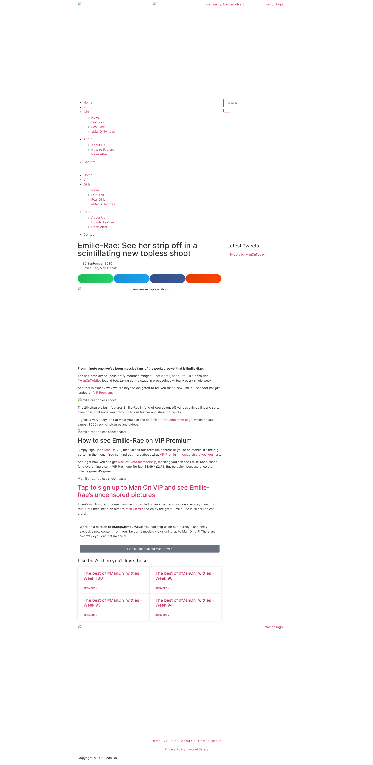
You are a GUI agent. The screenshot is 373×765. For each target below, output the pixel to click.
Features (97, 122)
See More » (90, 588)
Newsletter (99, 154)
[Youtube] (186, 104)
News (95, 117)
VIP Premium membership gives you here (190, 454)
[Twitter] (154, 104)
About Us (98, 145)
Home (88, 102)
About (88, 139)
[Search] (226, 110)
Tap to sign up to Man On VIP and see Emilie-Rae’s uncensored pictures (144, 491)
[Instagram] (165, 104)
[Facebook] (176, 104)
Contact (89, 162)
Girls (87, 112)
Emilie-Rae (90, 268)
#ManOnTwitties (103, 131)
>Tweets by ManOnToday (246, 254)
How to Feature (102, 149)
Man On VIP (108, 268)
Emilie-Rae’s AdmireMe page (171, 420)
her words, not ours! (170, 376)
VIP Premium (102, 392)
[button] (113, 169)
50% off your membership (137, 462)
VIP (86, 107)
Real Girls (98, 127)
